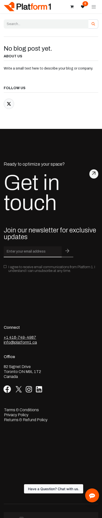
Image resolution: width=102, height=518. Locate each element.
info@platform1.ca (20, 342)
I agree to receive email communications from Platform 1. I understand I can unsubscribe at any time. (51, 269)
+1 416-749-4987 (20, 337)
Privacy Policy (16, 415)
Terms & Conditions (21, 410)
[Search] (93, 24)
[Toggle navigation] (93, 6)
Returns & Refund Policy (26, 420)
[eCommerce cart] (71, 6)
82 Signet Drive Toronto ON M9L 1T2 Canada (22, 372)
